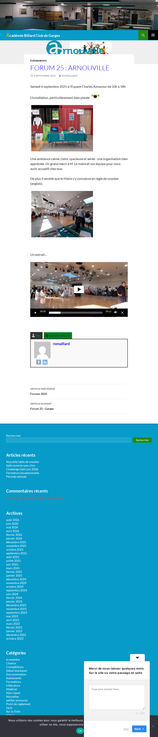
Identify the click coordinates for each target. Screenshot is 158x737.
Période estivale (16, 476)
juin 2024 (12, 594)
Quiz (9, 707)
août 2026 (12, 520)
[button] (79, 289)
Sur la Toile (13, 711)
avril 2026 (12, 531)
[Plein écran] (122, 313)
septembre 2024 (16, 590)
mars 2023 (13, 623)
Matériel (11, 689)
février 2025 (14, 571)
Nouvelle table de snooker (22, 461)
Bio (38, 335)
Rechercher (13, 435)
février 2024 (14, 597)
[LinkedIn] (45, 362)
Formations (13, 681)
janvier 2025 (14, 575)
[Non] (153, 726)
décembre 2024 (16, 579)
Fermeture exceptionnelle (22, 473)
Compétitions (15, 667)
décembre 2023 (16, 605)
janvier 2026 (14, 538)
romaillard (70, 75)
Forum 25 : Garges (42, 406)
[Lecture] (36, 313)
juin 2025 (12, 564)
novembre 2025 (16, 545)
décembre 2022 (16, 634)
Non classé (13, 693)
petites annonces (17, 700)
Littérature (13, 685)
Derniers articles (59, 335)
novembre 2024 (16, 583)
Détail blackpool (16, 670)
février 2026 (14, 534)
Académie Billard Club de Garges (33, 35)
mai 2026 (12, 527)
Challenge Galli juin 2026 (22, 469)
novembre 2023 (16, 609)
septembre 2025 (16, 553)
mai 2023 (12, 616)
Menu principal (153, 35)
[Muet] (116, 313)
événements (38, 60)
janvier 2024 (14, 601)
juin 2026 (12, 523)
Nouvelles (12, 696)
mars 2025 (13, 568)
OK (80, 730)
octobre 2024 (14, 586)
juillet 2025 (13, 560)
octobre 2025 (14, 549)
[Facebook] (38, 362)
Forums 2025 (42, 391)
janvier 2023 (14, 631)
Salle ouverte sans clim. (21, 465)
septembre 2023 (16, 612)
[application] (79, 289)
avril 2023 (12, 620)
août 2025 (12, 557)
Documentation (16, 674)
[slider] (75, 313)
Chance (11, 663)
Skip (126, 728)
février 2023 (14, 627)
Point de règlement (18, 704)
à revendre (13, 659)
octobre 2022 (14, 638)
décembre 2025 (16, 542)
